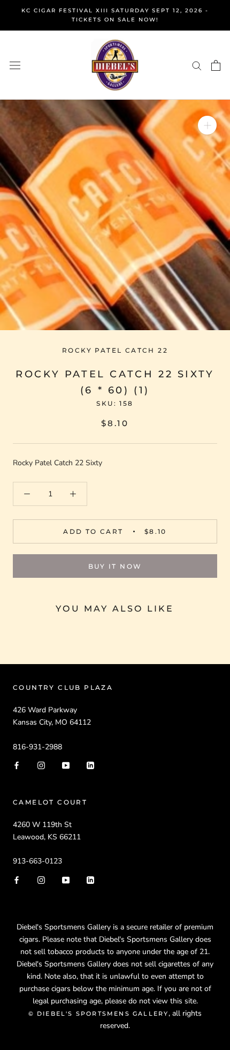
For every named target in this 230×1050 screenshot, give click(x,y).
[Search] (197, 65)
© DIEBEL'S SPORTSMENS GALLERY (98, 1013)
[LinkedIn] (90, 765)
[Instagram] (41, 765)
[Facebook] (16, 765)
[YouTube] (66, 765)
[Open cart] (215, 65)
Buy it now (115, 566)
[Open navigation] (15, 65)
